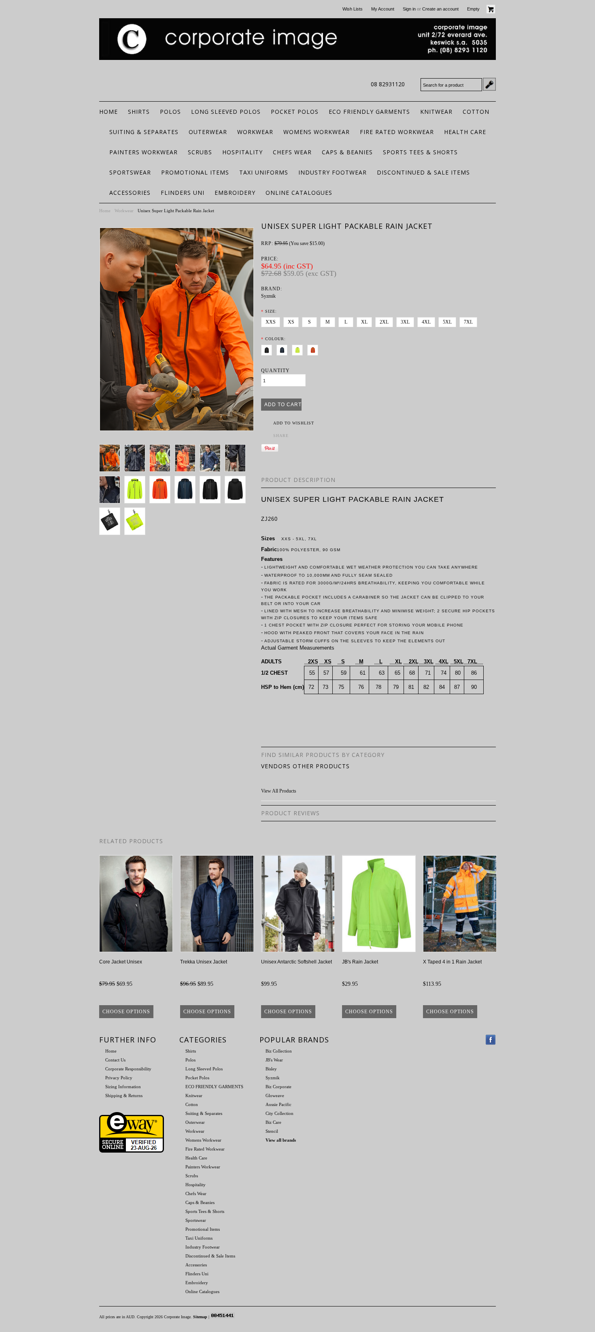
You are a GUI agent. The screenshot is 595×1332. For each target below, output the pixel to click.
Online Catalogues (299, 192)
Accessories (130, 192)
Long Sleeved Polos (226, 111)
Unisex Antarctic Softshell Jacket (296, 962)
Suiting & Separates (143, 132)
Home (104, 210)
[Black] (268, 349)
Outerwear (208, 132)
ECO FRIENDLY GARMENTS (369, 111)
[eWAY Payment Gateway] (131, 1151)
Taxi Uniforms (263, 172)
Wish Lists (352, 8)
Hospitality (242, 152)
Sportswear (130, 172)
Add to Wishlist (293, 423)
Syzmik (268, 296)
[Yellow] (299, 349)
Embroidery (235, 192)
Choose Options (126, 1011)
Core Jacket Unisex (120, 962)
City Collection (279, 1113)
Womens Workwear (316, 132)
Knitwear (436, 111)
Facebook (491, 1040)
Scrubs (200, 152)
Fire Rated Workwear (397, 132)
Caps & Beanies (347, 152)
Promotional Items (195, 172)
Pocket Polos (295, 111)
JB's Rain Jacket (360, 962)
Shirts (139, 111)
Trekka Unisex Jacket (203, 962)
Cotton (476, 111)
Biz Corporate (278, 1086)
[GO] (489, 84)
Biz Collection (279, 1051)
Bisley (271, 1068)
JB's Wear (274, 1059)
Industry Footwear (332, 172)
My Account (382, 8)
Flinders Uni (182, 192)
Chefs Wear (292, 152)
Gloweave (275, 1095)
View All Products (278, 791)
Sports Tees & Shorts (420, 152)
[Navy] (283, 349)
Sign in (409, 8)
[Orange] (314, 349)
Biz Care (273, 1122)
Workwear (255, 132)
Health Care (465, 132)
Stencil (272, 1131)
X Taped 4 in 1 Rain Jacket (452, 962)
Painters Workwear (143, 152)
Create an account (440, 8)
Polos (170, 111)
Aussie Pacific (278, 1104)
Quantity (275, 370)
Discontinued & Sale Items (423, 172)
